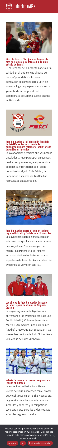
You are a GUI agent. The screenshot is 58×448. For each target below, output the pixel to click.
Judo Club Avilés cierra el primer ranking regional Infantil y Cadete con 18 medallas (28, 232)
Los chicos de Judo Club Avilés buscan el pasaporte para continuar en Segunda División (27, 305)
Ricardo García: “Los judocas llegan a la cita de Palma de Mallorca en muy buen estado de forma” (27, 61)
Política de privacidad (40, 443)
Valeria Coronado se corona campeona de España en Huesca (28, 381)
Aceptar (12, 443)
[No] (54, 436)
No (22, 443)
